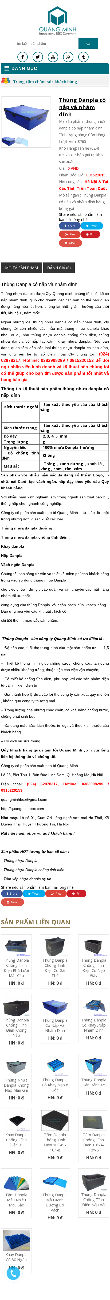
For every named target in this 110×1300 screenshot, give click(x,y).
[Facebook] (22, 57)
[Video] (53, 57)
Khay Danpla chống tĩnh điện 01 (16, 1139)
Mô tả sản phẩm (21, 267)
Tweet (93, 226)
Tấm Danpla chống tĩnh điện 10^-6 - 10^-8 (55, 1142)
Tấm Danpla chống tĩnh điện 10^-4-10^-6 (94, 1142)
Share (71, 226)
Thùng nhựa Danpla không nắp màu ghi (16, 1085)
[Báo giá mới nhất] (16, 1276)
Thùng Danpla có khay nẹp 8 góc (55, 1084)
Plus (72, 234)
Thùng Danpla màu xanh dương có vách (55, 1202)
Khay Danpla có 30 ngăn (16, 1257)
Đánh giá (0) (59, 267)
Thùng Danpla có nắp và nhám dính (55, 1025)
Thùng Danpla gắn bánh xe (93, 1082)
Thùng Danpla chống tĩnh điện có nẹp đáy (93, 968)
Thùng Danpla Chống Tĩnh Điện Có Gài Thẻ (55, 968)
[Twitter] (38, 57)
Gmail (72, 243)
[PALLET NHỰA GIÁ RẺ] (83, 57)
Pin (92, 234)
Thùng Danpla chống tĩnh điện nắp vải (93, 1199)
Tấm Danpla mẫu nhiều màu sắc (16, 1200)
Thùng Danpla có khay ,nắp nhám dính (93, 1025)
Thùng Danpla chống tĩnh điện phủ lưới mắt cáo (16, 968)
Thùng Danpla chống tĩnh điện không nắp (16, 1027)
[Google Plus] (68, 57)
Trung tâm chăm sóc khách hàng (45, 81)
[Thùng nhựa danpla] (57, 20)
